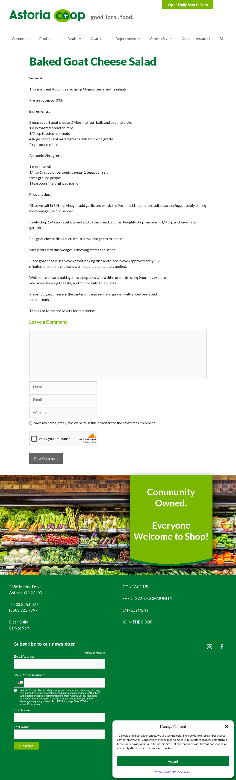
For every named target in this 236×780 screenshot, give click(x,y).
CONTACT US (135, 586)
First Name (22, 710)
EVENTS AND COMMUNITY (147, 598)
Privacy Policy (162, 772)
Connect (18, 38)
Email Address (24, 656)
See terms (34, 704)
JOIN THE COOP (138, 622)
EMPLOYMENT (136, 610)
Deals (72, 38)
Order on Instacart (196, 38)
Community (158, 38)
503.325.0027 (25, 604)
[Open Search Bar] (221, 38)
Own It (96, 38)
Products (46, 38)
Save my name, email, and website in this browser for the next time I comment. (95, 423)
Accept (173, 761)
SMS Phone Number (30, 675)
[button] (226, 726)
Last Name (22, 727)
